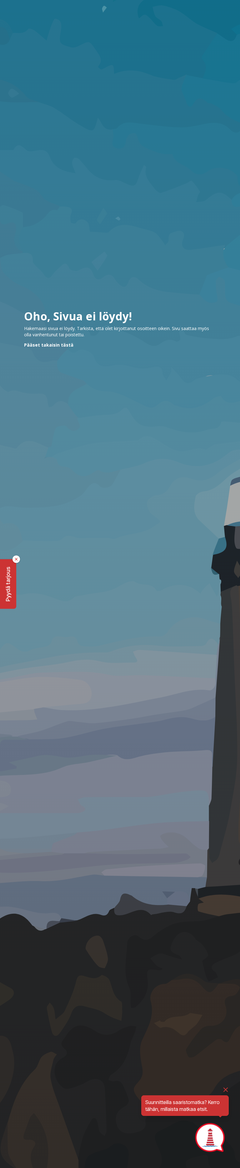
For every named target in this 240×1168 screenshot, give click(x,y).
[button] (8, 584)
